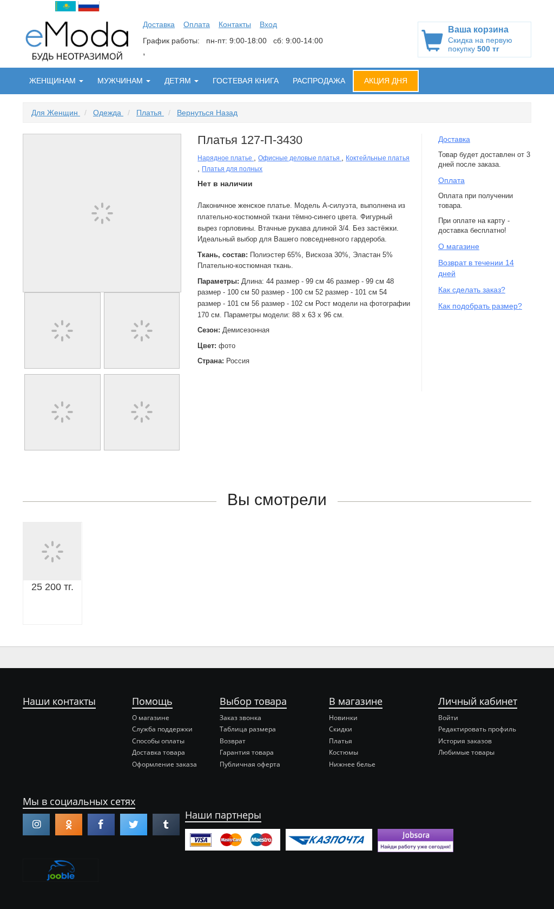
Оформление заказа (164, 764)
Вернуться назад (207, 112)
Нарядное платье (225, 158)
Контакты (235, 24)
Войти (448, 717)
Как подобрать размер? (480, 306)
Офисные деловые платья (299, 158)
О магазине (458, 246)
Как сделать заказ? (471, 289)
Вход (268, 24)
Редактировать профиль (477, 729)
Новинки (343, 717)
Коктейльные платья (378, 158)
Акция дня (386, 80)
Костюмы (343, 752)
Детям (178, 80)
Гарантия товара (247, 752)
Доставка (159, 24)
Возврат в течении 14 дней (476, 268)
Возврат (233, 740)
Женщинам (53, 80)
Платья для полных (232, 169)
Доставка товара (158, 752)
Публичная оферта (250, 764)
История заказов (465, 740)
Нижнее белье (352, 764)
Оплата (196, 24)
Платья (150, 112)
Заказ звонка (240, 717)
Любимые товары (466, 752)
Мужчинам (121, 80)
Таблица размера (248, 729)
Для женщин (55, 112)
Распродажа (319, 80)
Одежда (108, 112)
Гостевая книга (246, 80)
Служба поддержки (162, 729)
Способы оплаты (158, 740)
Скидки (340, 729)
